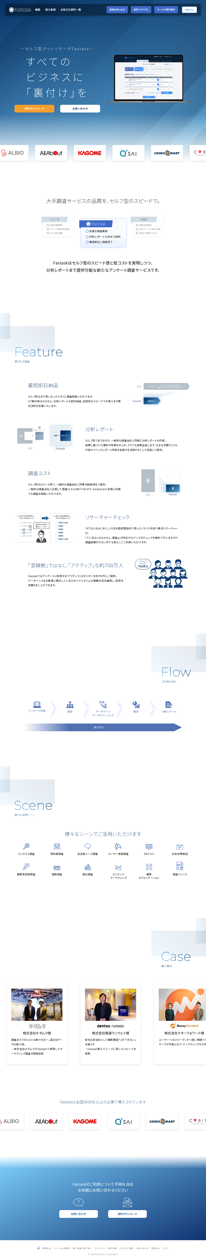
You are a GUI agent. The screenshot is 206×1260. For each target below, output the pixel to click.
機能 (37, 9)
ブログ (165, 1248)
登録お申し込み (117, 9)
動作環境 (112, 1248)
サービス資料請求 (166, 9)
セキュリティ (100, 1248)
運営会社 (155, 1248)
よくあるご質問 (126, 1248)
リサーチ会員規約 (62, 1248)
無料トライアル (141, 9)
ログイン (189, 9)
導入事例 (50, 9)
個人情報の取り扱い (82, 1248)
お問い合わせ (142, 1248)
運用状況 (46, 1248)
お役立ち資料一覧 (71, 9)
